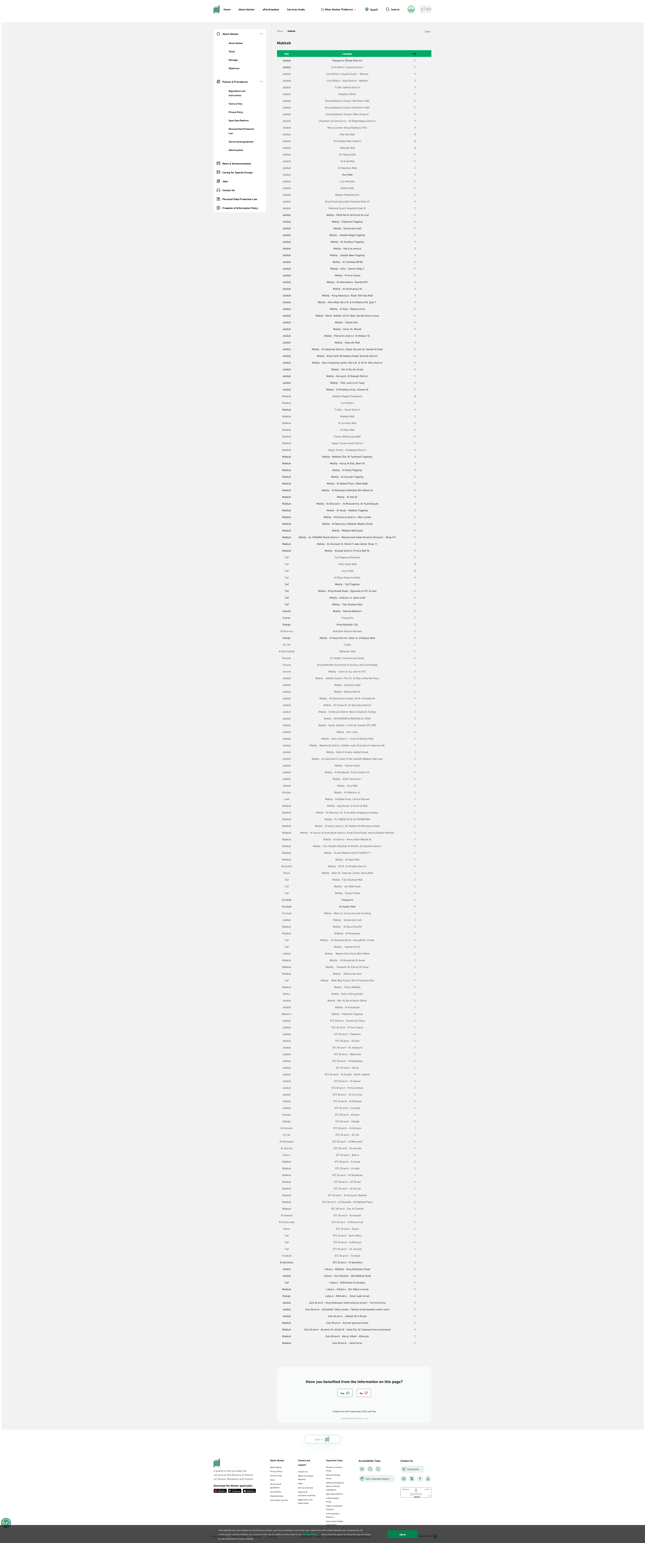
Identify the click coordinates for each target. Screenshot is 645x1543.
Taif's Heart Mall (347, 564)
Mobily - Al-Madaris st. (347, 792)
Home (227, 9)
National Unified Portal (333, 1476)
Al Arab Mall (347, 161)
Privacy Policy (276, 1471)
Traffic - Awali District (347, 409)
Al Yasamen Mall (347, 168)
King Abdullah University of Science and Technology (347, 665)
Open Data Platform (334, 1493)
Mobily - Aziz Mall (347, 785)
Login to (318, 1439)
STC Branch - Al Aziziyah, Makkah (347, 1195)
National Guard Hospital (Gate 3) (347, 208)
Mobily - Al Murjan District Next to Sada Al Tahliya (347, 712)
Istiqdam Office (347, 94)
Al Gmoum (287, 1128)
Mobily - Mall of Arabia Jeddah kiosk (347, 752)
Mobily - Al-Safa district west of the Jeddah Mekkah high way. (347, 759)
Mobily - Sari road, (347, 732)
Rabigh (287, 618)
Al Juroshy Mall (347, 423)
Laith (287, 799)
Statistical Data (276, 1496)
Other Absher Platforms (339, 9)
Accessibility (275, 1491)
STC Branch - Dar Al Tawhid (347, 1208)
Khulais (286, 792)
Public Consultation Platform (334, 1507)
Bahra (286, 994)
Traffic (347, 644)
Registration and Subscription (305, 1501)
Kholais (286, 1114)
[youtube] (404, 1479)
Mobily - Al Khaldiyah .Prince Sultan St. (347, 772)
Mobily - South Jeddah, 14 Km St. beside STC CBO (347, 725)
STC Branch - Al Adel (347, 1168)
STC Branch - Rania (347, 1229)
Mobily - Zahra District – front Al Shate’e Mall (347, 738)
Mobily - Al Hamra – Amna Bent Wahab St (347, 839)
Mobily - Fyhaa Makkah (347, 987)
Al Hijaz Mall (347, 430)
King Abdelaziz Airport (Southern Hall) (347, 107)
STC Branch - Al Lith (347, 1135)
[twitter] (412, 1479)
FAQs (300, 1483)
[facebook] (420, 1479)
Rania (286, 873)
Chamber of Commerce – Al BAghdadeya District (347, 121)
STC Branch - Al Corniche (347, 1094)
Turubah (287, 913)
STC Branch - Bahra (347, 1155)
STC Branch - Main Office (347, 1235)
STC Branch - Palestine (347, 1034)
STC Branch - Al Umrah (347, 1188)
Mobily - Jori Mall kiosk (347, 886)
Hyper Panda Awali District (347, 443)
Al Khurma (286, 631)
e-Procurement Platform (332, 1515)
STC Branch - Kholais (347, 1114)
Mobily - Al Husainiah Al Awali (347, 960)
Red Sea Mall (347, 134)
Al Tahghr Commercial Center (347, 658)
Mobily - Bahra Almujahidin (347, 994)
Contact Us (303, 1471)
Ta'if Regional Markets (347, 557)
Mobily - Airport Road (347, 893)
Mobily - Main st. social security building (347, 913)
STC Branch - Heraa (347, 1067)
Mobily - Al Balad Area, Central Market (347, 799)
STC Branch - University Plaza (347, 1020)
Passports (347, 618)
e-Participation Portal (332, 1499)
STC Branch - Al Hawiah (347, 1215)
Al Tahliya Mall (347, 154)
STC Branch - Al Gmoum (347, 1128)
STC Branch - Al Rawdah (347, 1101)
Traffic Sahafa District (347, 87)
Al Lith (286, 644)
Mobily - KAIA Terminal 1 (347, 779)
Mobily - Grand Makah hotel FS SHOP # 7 (347, 853)
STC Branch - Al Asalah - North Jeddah (347, 1074)
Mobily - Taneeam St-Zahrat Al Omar (347, 967)
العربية (374, 9)
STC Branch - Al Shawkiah (347, 1175)
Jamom (286, 671)
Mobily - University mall (347, 920)
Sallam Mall (347, 188)
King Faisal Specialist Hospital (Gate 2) (347, 201)
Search (395, 9)
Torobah (286, 1255)
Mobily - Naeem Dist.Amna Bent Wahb (347, 953)
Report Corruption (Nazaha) (305, 1477)
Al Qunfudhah (287, 651)
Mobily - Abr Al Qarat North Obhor (347, 1000)
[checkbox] (345, 1393)
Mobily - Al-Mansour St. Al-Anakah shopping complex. (347, 812)
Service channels (305, 1487)
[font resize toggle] (370, 1469)
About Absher (247, 9)
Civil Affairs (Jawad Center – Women (347, 74)
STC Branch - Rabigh (347, 1121)
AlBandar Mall (347, 651)
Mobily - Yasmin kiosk (347, 765)
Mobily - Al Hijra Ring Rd (347, 926)
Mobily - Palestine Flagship (347, 1014)
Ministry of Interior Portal (334, 1468)
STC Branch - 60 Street (347, 1182)
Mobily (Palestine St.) (347, 195)
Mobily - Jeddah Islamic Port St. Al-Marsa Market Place (347, 678)
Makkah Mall (347, 416)
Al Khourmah (286, 1222)
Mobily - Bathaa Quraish (347, 973)
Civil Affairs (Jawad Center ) (347, 67)
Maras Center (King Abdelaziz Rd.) (347, 127)
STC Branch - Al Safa (347, 1041)
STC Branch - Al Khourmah (347, 1222)
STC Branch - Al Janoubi (347, 1249)
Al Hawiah (286, 1215)
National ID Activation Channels (306, 1493)
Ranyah (286, 658)
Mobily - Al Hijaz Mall (347, 859)
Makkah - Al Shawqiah (347, 933)
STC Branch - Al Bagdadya (347, 1061)
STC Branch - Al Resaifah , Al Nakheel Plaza (347, 1202)
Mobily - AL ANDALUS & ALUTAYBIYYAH (347, 819)
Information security (279, 1500)
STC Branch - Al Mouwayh (347, 1141)
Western (286, 1014)
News (272, 1479)
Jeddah (286, 74)
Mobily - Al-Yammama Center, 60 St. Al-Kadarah (347, 698)
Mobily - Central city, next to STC (347, 671)
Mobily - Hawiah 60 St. (347, 947)
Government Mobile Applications (334, 1522)
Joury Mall (347, 571)
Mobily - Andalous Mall (347, 685)
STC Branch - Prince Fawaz (347, 1027)
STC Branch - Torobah (347, 1255)
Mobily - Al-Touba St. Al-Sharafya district (347, 705)
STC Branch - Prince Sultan (347, 1088)
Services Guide (296, 9)
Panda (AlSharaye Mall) (347, 436)
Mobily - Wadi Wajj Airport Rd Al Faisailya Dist (347, 980)
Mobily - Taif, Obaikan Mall (347, 879)
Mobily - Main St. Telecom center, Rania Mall (347, 873)
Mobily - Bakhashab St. (347, 691)
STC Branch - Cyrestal (347, 1108)
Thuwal (286, 665)
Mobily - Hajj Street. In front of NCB (347, 806)
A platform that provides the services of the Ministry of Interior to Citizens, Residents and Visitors (233, 1475)
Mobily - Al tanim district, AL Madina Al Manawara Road (347, 826)
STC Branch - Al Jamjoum (347, 1047)
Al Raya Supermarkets (347, 577)
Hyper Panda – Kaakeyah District (347, 450)
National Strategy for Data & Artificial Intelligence (335, 1486)
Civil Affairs (347, 403)
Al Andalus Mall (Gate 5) (347, 141)
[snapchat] (428, 1479)
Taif (287, 557)
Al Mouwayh (287, 1141)
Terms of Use (276, 1475)
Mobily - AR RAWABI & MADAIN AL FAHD (347, 718)
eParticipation (271, 9)
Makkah (286, 396)
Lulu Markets (347, 181)
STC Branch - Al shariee (347, 1148)
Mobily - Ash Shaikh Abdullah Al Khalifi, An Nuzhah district (347, 846)
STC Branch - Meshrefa (347, 1054)
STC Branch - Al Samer (347, 1081)
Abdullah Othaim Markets (347, 631)
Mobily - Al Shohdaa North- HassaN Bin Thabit (347, 940)
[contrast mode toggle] (362, 1469)
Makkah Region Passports (347, 396)
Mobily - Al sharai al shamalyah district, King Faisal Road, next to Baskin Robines (347, 832)
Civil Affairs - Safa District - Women (347, 80)
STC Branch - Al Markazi (347, 1242)
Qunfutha (286, 866)
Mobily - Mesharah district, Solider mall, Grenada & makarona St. (347, 745)
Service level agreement (275, 1485)
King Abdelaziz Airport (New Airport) (347, 114)
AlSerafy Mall (347, 148)
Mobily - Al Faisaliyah (347, 1007)
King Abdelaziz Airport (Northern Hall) (347, 101)
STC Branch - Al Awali (347, 1161)
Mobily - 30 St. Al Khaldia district (347, 866)
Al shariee (286, 1148)
